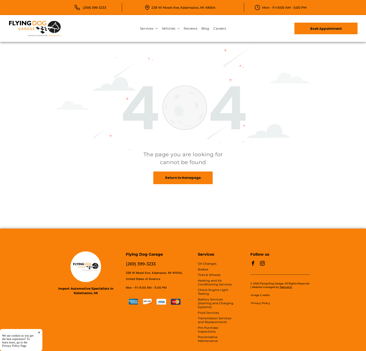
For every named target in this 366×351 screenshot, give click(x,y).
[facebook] (253, 264)
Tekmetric (286, 287)
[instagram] (262, 264)
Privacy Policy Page (14, 345)
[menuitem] (149, 28)
